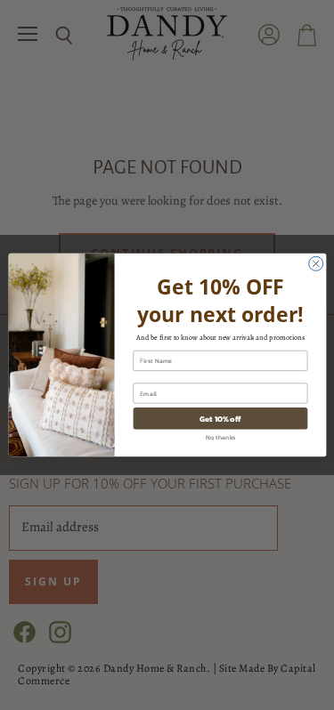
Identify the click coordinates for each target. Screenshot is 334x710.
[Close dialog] (315, 263)
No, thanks (220, 437)
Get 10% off (220, 418)
